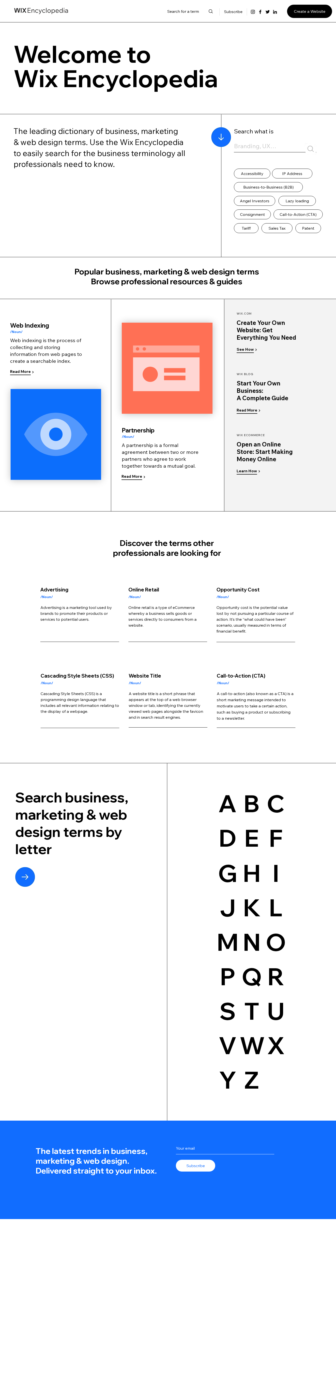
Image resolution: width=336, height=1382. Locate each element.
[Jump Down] (221, 137)
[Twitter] (267, 12)
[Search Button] (310, 149)
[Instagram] (253, 12)
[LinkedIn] (275, 12)
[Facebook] (260, 12)
